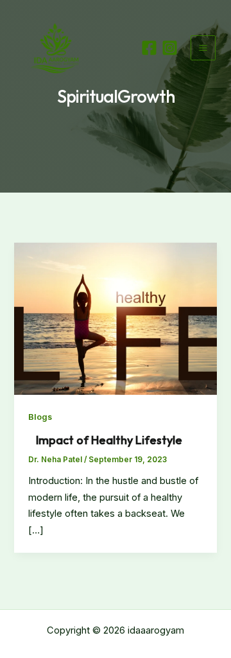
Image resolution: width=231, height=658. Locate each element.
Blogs (40, 417)
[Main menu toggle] (203, 47)
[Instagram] (170, 48)
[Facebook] (149, 48)
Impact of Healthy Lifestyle (106, 440)
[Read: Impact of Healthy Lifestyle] (115, 318)
